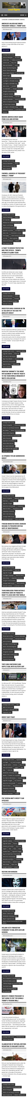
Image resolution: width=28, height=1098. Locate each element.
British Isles (16, 353)
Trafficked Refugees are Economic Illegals (12, 983)
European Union (18, 358)
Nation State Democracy (8, 513)
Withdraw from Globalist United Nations (12, 222)
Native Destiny (6, 86)
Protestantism (21, 506)
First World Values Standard (9, 104)
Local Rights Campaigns (8, 575)
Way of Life (13, 62)
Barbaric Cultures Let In (8, 913)
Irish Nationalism (6, 991)
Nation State (5, 233)
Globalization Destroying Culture (10, 772)
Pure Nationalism (6, 88)
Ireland (19, 848)
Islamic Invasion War (7, 1094)
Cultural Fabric (6, 60)
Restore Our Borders (9, 872)
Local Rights (14, 9)
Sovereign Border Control (8, 54)
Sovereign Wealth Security (9, 516)
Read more (6, 50)
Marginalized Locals (17, 508)
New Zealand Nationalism (8, 446)
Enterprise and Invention (8, 846)
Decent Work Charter (19, 99)
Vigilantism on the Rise (8, 230)
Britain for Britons (7, 364)
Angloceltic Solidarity (7, 353)
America (16, 65)
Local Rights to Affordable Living (10, 83)
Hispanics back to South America (10, 654)
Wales (4, 770)
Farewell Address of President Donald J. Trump (13, 174)
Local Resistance (21, 783)
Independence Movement (8, 511)
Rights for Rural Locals (8, 707)
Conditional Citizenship (8, 96)
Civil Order (17, 96)
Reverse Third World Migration (9, 67)
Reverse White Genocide (8, 443)
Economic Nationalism (8, 99)
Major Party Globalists (8, 358)
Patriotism (5, 112)
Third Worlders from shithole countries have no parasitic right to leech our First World (13, 592)
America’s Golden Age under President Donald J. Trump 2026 (13, 24)
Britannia (15, 764)
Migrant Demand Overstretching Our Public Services (12, 922)
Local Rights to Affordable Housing (11, 80)
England (16, 767)
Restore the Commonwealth (9, 361)
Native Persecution (7, 438)
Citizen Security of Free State (9, 166)
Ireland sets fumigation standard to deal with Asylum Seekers (13, 930)
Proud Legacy (6, 235)
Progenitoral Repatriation (8, 659)
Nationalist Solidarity (7, 303)
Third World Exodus (7, 986)
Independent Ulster (7, 712)
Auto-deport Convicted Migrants (10, 644)
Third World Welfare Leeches (9, 981)
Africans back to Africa (19, 425)
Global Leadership (7, 168)
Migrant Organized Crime (8, 918)
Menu (5, 15)
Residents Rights (6, 75)
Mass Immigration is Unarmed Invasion (12, 978)
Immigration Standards (8, 94)
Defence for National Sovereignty (10, 101)
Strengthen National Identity (9, 91)
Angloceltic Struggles (7, 503)
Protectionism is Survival (16, 233)
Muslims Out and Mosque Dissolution (11, 427)
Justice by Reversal (7, 641)
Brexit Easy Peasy (8, 717)
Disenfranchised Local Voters (9, 227)
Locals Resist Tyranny (20, 109)
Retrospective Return (20, 638)
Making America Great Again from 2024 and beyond (12, 118)
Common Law (6, 62)
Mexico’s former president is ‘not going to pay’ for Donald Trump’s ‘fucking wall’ (13, 998)
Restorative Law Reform (8, 859)
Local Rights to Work (19, 230)
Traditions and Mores (16, 60)
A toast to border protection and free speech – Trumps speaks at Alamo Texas (13, 250)
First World (17, 57)
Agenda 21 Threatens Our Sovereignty (11, 775)
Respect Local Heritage (8, 225)
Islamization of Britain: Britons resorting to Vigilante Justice (14, 1045)
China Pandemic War (7, 243)
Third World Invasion (7, 298)
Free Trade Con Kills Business (9, 356)
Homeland (13, 86)
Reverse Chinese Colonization (9, 70)
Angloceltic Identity (20, 351)
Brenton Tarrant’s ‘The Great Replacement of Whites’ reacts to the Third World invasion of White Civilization (13, 374)
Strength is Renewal (17, 88)
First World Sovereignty (8, 638)
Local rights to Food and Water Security (12, 78)
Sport (21, 107)
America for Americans (8, 109)
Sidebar (22, 15)
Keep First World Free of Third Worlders (11, 435)
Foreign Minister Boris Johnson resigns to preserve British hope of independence (14, 526)
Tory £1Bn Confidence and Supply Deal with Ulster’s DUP (13, 665)
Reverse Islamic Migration (8, 73)
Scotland (17, 793)
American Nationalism (8, 57)
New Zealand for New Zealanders (10, 448)
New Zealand (6, 430)
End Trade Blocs (6, 220)
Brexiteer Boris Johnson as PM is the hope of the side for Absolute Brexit (13, 310)
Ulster (17, 704)
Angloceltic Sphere (7, 764)
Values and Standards (7, 65)
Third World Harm (20, 1036)
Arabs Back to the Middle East (9, 440)
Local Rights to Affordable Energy (10, 107)
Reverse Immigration (7, 425)
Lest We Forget (20, 73)
